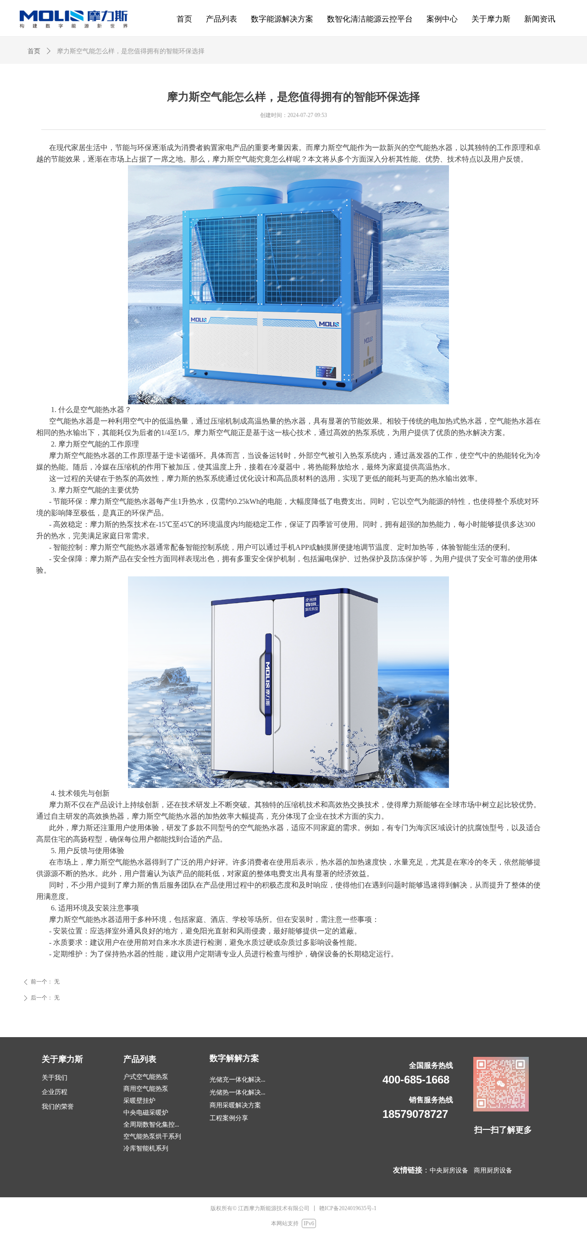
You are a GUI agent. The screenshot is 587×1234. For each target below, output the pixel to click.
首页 (34, 51)
